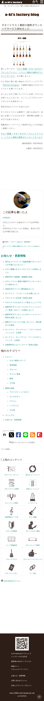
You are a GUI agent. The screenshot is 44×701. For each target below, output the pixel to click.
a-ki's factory (24, 693)
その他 (12, 383)
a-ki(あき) (6, 218)
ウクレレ (13, 401)
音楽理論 (13, 365)
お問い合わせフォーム (19, 680)
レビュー (8, 357)
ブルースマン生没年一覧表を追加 (18, 298)
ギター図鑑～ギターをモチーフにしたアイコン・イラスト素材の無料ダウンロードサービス (22, 72)
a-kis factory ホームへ (12, 581)
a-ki (33, 693)
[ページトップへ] (39, 695)
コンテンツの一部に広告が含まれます (23, 6)
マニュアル (9, 415)
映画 (11, 378)
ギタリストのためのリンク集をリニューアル (23, 302)
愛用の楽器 (9, 388)
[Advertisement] (22, 170)
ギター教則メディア (17, 360)
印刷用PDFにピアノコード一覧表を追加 (21, 345)
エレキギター (14, 396)
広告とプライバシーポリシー (21, 685)
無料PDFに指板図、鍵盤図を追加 (18, 277)
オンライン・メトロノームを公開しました (22, 293)
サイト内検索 (5, 449)
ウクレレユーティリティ (20, 669)
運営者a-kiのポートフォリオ (21, 661)
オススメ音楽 (14, 374)
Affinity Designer (11, 85)
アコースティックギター (19, 392)
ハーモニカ (14, 406)
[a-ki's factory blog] (22, 14)
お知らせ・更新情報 (13, 255)
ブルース (13, 369)
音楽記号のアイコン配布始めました (19, 289)
